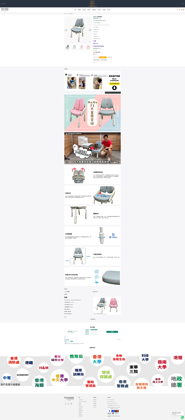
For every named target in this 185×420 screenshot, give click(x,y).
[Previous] (66, 30)
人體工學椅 (81, 399)
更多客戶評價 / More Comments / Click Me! (113, 92)
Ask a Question (104, 59)
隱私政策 (94, 406)
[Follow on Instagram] (68, 404)
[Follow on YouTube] (71, 404)
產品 (75, 9)
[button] (95, 18)
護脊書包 (80, 408)
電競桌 (80, 405)
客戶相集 (108, 9)
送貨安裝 (104, 9)
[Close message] (183, 412)
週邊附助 (80, 412)
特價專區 (79, 9)
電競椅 (80, 403)
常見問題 (94, 403)
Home (65, 13)
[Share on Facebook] (94, 62)
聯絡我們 (94, 405)
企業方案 (84, 9)
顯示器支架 (81, 410)
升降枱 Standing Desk (83, 401)
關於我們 (94, 399)
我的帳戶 (94, 401)
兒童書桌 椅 (81, 406)
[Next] (90, 30)
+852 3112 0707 (4, 3)
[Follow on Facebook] (65, 404)
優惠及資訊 (94, 9)
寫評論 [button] (112, 331)
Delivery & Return (96, 59)
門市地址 (99, 9)
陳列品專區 (81, 415)
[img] (66, 339)
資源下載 (88, 9)
